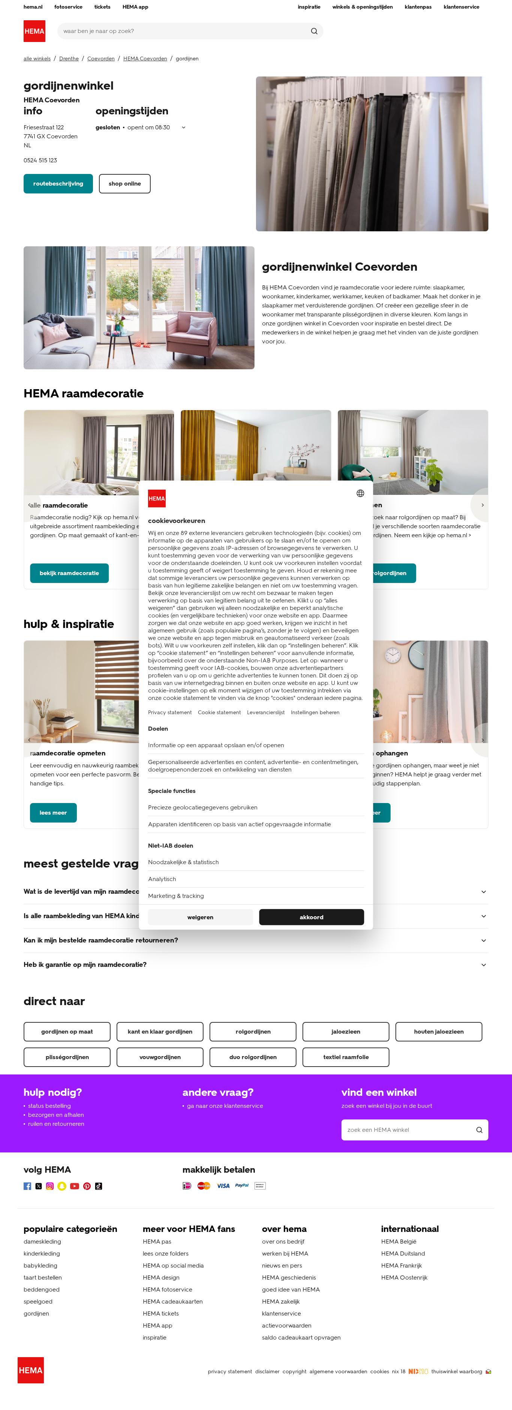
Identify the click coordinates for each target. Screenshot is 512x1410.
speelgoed (38, 1301)
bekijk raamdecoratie (69, 573)
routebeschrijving (58, 183)
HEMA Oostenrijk (404, 1277)
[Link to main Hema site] (32, 1371)
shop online (125, 183)
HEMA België (398, 1241)
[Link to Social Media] (27, 1187)
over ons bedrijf (283, 1241)
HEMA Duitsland (403, 1253)
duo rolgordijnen (253, 1057)
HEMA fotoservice (167, 1289)
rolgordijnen (253, 1031)
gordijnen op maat (67, 1031)
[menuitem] (33, 7)
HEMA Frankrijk (401, 1265)
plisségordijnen (67, 1057)
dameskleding (42, 1241)
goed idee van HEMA (291, 1289)
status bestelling (49, 1105)
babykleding (40, 1265)
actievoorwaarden (286, 1325)
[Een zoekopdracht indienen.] (314, 31)
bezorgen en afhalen (56, 1114)
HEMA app (157, 1325)
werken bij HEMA (285, 1253)
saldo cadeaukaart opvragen (301, 1337)
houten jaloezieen (439, 1031)
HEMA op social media (173, 1265)
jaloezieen (346, 1031)
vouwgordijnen (160, 1057)
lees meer (53, 812)
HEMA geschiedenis (289, 1277)
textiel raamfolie (346, 1057)
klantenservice (281, 1313)
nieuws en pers (282, 1265)
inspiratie (154, 1337)
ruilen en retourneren (56, 1123)
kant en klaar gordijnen (160, 1031)
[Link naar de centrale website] (34, 31)
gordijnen (36, 1313)
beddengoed (42, 1289)
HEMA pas (157, 1241)
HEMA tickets (161, 1313)
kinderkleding (42, 1253)
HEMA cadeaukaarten (173, 1301)
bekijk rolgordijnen (379, 573)
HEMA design (161, 1277)
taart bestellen (43, 1277)
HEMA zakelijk (281, 1301)
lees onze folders (166, 1253)
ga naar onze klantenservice (225, 1105)
